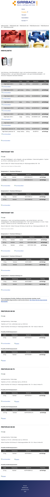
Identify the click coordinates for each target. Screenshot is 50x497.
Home (23, 9)
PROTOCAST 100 (14, 25)
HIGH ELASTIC (4, 25)
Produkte (24, 12)
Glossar (25, 485)
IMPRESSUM (25, 487)
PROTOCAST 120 (24, 25)
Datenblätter (25, 17)
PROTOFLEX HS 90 (8, 27)
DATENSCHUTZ (25, 489)
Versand (24, 15)
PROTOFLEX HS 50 (34, 25)
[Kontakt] (27, 20)
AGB (25, 491)
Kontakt (24, 20)
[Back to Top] (48, 495)
